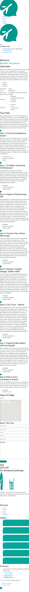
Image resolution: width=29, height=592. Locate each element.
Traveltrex (2, 580)
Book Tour (3, 461)
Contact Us (6, 514)
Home (4, 16)
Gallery (5, 21)
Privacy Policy (6, 585)
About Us (5, 18)
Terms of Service (7, 583)
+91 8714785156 (8, 572)
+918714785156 (7, 50)
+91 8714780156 (8, 574)
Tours (4, 19)
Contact (5, 23)
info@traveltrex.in (7, 52)
